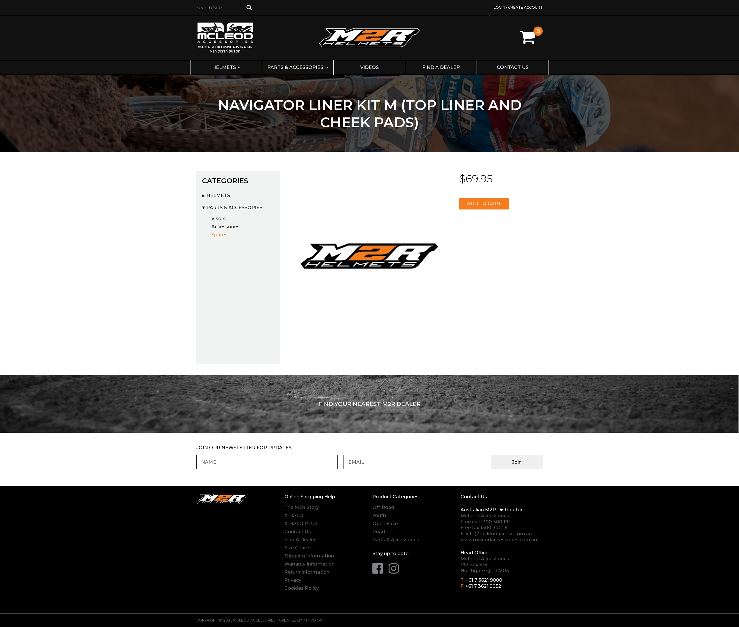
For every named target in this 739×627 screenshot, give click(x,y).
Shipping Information (309, 556)
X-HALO (293, 515)
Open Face (385, 523)
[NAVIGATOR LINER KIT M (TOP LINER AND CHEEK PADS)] (369, 254)
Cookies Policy (301, 588)
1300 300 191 (495, 522)
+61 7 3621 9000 (484, 580)
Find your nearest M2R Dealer (369, 403)
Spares (219, 234)
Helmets (224, 67)
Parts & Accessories (295, 67)
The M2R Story (301, 507)
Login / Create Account (518, 7)
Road (378, 531)
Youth (379, 515)
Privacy (292, 580)
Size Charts (297, 548)
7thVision (312, 620)
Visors (218, 218)
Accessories (225, 226)
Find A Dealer (300, 539)
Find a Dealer (441, 67)
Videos (369, 67)
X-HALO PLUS (301, 523)
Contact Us (513, 67)
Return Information (306, 572)
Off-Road (383, 507)
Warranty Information (309, 564)
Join (517, 462)
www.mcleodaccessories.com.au (498, 539)
